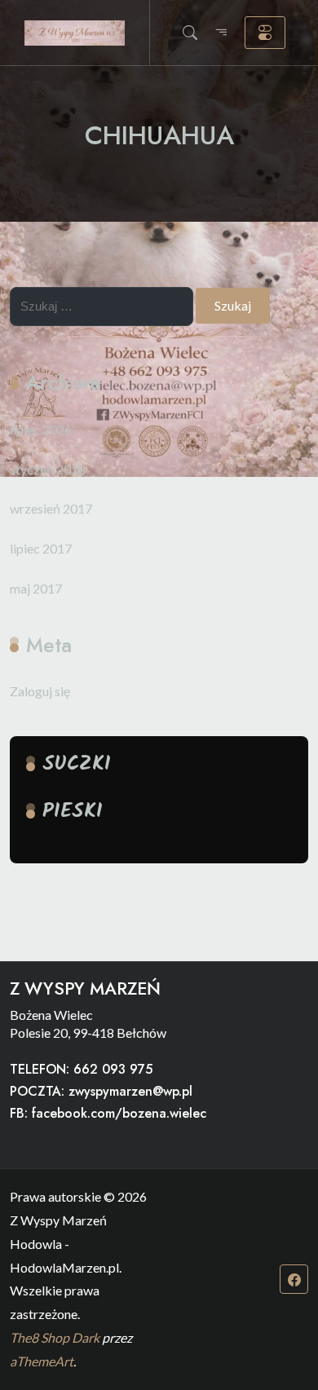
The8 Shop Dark (54, 1337)
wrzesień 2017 (51, 508)
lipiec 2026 (41, 429)
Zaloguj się (40, 691)
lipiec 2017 (41, 548)
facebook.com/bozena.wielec (119, 1113)
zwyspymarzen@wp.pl (130, 1091)
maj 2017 (36, 588)
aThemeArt (41, 1361)
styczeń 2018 (48, 469)
